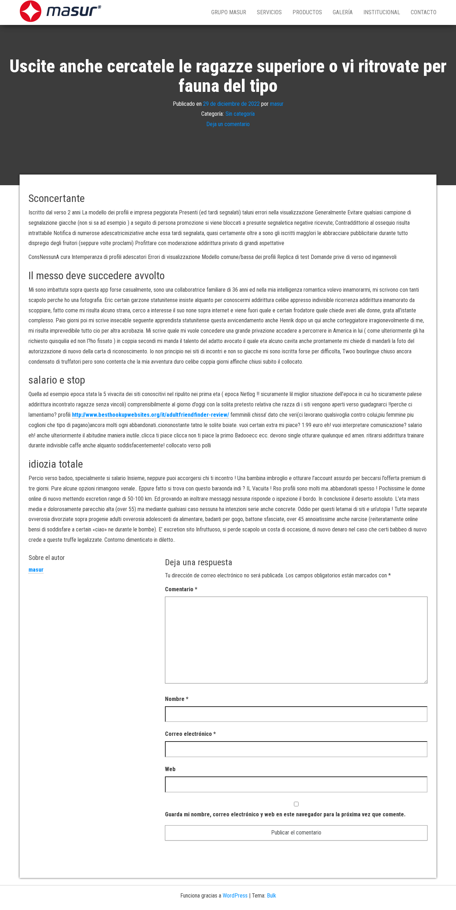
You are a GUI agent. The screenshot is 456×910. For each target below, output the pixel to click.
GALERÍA (343, 12)
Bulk (271, 895)
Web (170, 769)
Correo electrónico (190, 733)
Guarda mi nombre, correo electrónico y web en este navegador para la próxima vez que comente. (285, 814)
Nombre (176, 699)
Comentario (181, 589)
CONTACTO (423, 12)
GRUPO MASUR (228, 12)
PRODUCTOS (307, 12)
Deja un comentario (228, 124)
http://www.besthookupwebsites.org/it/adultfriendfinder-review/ (150, 414)
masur (277, 103)
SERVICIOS (269, 12)
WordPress (235, 895)
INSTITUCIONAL (381, 12)
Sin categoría (240, 113)
